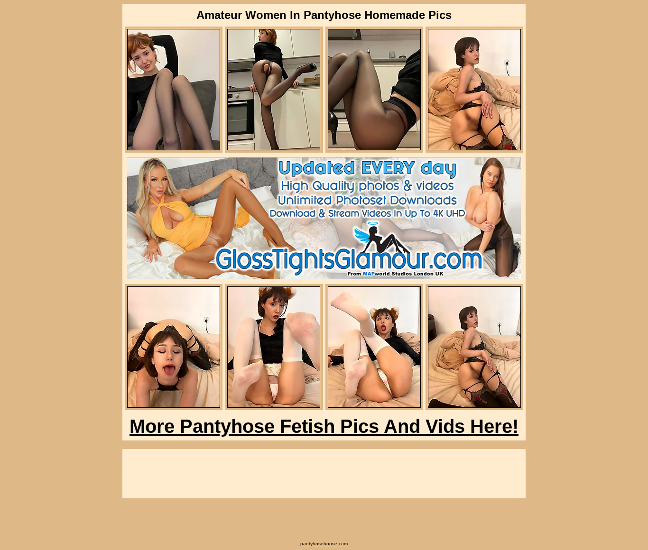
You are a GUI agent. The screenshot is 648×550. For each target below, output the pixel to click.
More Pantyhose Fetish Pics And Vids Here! (324, 426)
